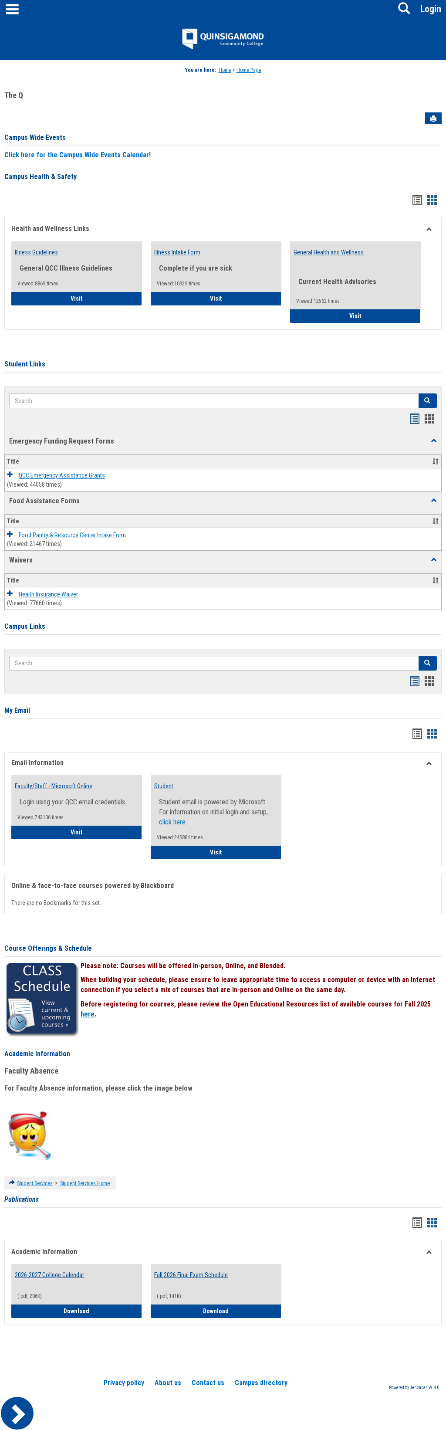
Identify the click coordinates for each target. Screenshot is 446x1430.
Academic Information (37, 1054)
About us (168, 1383)
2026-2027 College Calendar (49, 1274)
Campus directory (261, 1383)
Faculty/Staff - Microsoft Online (53, 786)
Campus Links (24, 626)
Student (163, 786)
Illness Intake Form (177, 252)
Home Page (249, 70)
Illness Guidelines (36, 252)
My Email (17, 710)
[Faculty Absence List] (29, 1135)
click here (172, 822)
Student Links (24, 364)
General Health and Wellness (329, 252)
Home (225, 70)
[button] (434, 441)
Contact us (208, 1383)
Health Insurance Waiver (48, 594)
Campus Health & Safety (40, 177)
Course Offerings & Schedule (48, 948)
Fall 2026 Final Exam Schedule (191, 1274)
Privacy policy (124, 1383)
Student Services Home (85, 1183)
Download (103, 1311)
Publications (21, 1199)
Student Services (35, 1183)
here (88, 1014)
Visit (101, 298)
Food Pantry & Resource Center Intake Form (72, 535)
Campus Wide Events (35, 137)
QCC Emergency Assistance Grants (62, 475)
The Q (13, 95)
